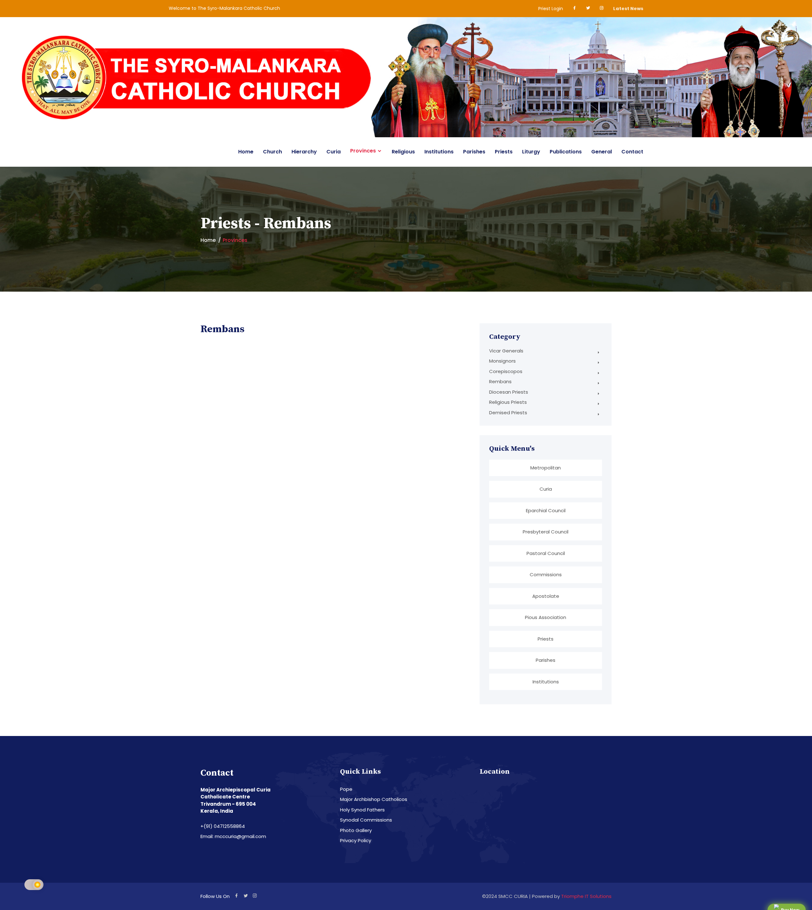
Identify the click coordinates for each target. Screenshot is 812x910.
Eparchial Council (546, 510)
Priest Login (550, 8)
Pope (346, 789)
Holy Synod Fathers (362, 809)
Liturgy (531, 151)
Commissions (546, 574)
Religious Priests (508, 402)
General (601, 151)
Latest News (628, 8)
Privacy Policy (355, 840)
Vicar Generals (506, 350)
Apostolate (545, 596)
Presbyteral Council (545, 531)
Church (272, 151)
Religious (403, 151)
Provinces (363, 150)
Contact (632, 151)
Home (245, 151)
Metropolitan (545, 467)
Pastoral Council (546, 553)
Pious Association (545, 617)
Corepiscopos (505, 371)
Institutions (439, 151)
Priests (504, 151)
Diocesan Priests (508, 392)
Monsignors (502, 361)
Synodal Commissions (366, 819)
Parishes (474, 151)
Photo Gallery (356, 830)
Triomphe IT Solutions (586, 896)
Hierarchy (304, 151)
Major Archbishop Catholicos (373, 799)
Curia (333, 151)
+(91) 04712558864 (222, 826)
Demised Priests (508, 412)
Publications (566, 151)
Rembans (500, 381)
